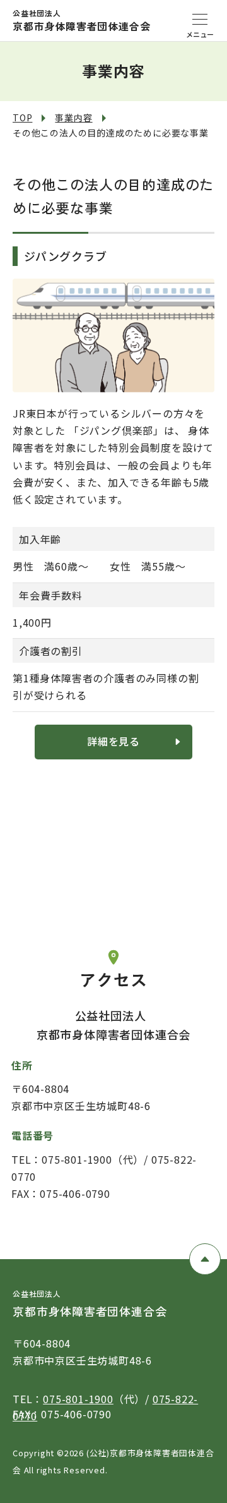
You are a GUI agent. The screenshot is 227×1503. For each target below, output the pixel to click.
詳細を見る (113, 741)
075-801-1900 (78, 1398)
